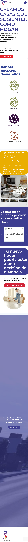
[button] (25, 2)
